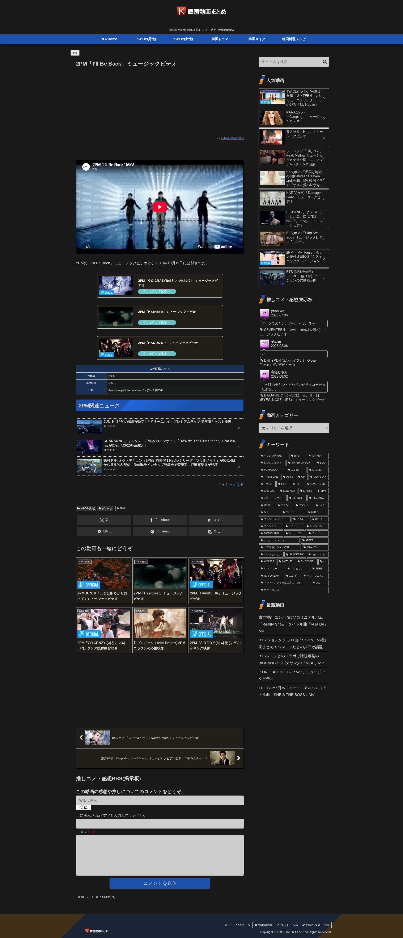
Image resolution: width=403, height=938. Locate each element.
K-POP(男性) (88, 508)
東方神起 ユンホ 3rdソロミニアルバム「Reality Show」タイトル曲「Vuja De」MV (293, 624)
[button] (215, 531)
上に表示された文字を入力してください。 (112, 815)
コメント (86, 832)
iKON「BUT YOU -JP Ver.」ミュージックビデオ (292, 675)
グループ (107, 508)
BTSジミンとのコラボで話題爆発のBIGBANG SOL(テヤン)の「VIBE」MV (291, 659)
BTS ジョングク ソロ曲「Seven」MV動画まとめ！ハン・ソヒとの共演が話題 (292, 643)
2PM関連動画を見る (232, 138)
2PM (122, 508)
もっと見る (234, 484)
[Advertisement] (160, 99)
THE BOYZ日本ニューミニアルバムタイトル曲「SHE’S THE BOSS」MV (293, 691)
